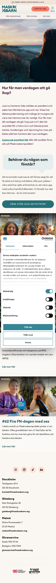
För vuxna (32, 16)
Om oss (46, 16)
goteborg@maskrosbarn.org (16, 511)
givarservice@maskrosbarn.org (17, 550)
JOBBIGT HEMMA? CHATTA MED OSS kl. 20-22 (29, 2)
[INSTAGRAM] (24, 469)
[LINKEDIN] (41, 469)
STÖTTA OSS (40, 9)
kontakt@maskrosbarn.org (15, 492)
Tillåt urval (28, 335)
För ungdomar (13, 16)
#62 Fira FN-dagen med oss (25, 421)
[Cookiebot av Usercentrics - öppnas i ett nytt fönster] (41, 238)
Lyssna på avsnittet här (15, 140)
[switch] (49, 299)
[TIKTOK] (33, 469)
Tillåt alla (28, 327)
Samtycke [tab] (10, 246)
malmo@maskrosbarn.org (14, 531)
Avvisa (28, 342)
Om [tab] (46, 246)
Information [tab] (28, 246)
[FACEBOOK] (15, 469)
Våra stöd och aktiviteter (28, 204)
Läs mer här (8, 367)
